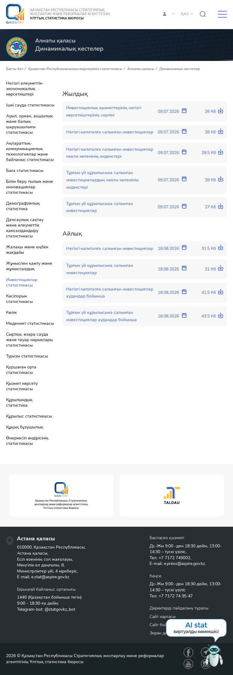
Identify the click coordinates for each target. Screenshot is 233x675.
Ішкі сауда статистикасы (30, 105)
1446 (22, 597)
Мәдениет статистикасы (30, 323)
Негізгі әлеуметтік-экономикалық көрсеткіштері (25, 89)
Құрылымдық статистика (19, 402)
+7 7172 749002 (174, 558)
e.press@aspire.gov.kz (184, 563)
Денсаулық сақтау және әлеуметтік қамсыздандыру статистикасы (24, 228)
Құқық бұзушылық (24, 427)
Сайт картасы (163, 617)
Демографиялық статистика (23, 206)
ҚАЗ (185, 14)
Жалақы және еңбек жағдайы (27, 249)
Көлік (11, 312)
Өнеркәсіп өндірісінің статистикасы (27, 440)
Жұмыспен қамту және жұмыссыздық (29, 266)
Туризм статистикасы (27, 356)
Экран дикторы (164, 633)
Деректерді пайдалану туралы (179, 608)
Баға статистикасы (24, 170)
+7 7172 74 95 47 (176, 596)
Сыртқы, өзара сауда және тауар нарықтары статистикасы (29, 340)
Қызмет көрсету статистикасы (22, 386)
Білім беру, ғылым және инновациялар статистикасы (29, 187)
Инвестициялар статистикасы (21, 282)
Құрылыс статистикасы (29, 416)
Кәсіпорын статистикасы (19, 299)
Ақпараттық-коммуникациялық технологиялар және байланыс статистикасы (30, 152)
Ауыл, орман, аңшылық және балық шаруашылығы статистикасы (29, 124)
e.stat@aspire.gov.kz (50, 577)
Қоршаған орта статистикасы (21, 369)
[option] (61, 495)
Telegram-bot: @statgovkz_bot (46, 609)
